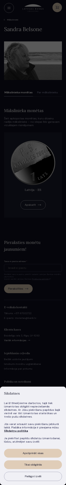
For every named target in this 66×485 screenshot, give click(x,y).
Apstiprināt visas (33, 453)
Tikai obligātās (33, 464)
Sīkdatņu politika (16, 431)
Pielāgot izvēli (33, 476)
